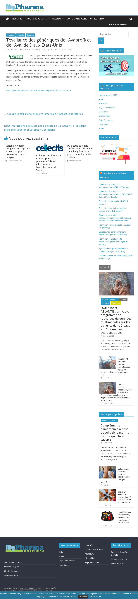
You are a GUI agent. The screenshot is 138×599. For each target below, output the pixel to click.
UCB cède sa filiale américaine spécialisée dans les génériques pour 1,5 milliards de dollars (80, 151)
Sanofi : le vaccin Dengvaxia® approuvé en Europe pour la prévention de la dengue (18, 151)
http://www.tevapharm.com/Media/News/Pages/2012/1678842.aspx (38, 90)
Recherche (116, 303)
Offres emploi (97, 18)
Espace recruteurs (117, 24)
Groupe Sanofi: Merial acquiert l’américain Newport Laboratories (43, 113)
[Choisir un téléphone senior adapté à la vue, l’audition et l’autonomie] (107, 490)
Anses (101, 128)
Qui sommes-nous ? (13, 562)
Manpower (103, 111)
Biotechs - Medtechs (109, 299)
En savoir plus (95, 597)
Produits (21, 35)
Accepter (83, 597)
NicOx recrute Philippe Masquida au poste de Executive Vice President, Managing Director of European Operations (45, 127)
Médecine (56, 18)
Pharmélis (103, 103)
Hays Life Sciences (107, 107)
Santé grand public (77, 18)
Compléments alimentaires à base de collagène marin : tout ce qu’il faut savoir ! (115, 432)
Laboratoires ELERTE (108, 95)
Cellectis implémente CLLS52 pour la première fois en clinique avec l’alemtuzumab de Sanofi (48, 163)
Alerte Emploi (117, 563)
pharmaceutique (54, 49)
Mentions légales (11, 566)
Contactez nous (11, 575)
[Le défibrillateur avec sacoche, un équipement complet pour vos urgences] (107, 511)
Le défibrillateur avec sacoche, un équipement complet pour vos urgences (124, 517)
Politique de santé (37, 18)
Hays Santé (103, 124)
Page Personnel (105, 120)
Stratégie (30, 35)
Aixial (101, 99)
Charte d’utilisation (12, 571)
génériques (43, 49)
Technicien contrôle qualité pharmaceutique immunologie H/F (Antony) (113, 242)
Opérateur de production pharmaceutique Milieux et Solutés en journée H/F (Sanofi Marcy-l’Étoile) (115, 218)
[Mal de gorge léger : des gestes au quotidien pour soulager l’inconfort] (107, 468)
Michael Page (104, 116)
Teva (70, 49)
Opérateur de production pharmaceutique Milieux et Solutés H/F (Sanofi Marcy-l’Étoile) (115, 194)
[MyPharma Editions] (7, 19)
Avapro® (34, 49)
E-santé (123, 299)
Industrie (17, 18)
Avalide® (26, 49)
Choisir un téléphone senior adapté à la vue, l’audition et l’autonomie (124, 497)
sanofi (64, 49)
